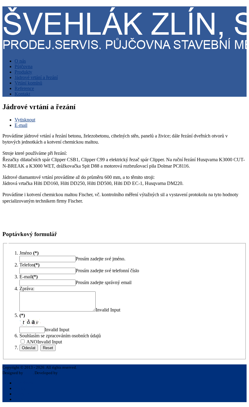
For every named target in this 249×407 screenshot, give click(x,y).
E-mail (21, 125)
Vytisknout (25, 119)
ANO (31, 341)
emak (28, 372)
